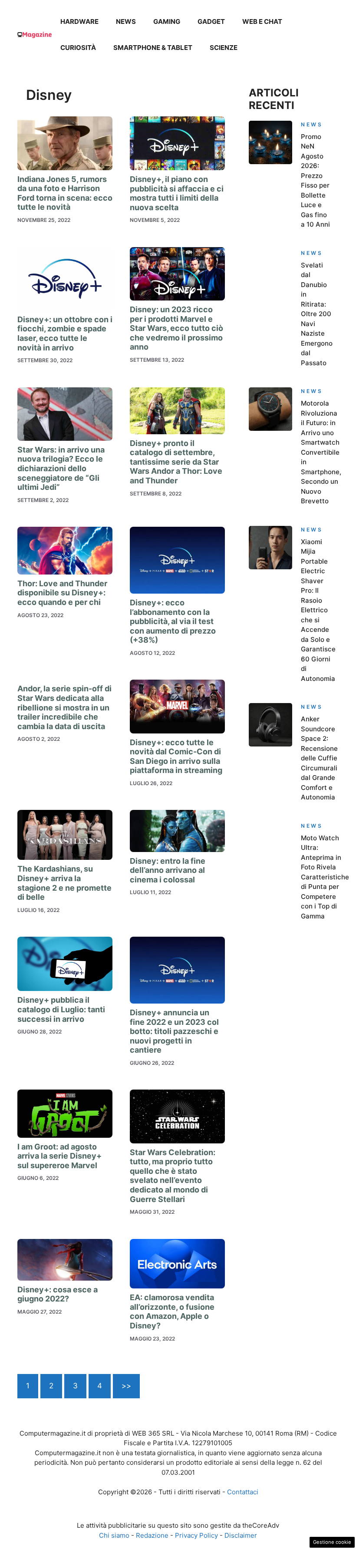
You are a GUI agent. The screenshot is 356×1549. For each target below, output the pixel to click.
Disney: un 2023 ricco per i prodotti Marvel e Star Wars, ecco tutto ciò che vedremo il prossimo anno (176, 328)
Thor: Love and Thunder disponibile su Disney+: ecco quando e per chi (62, 593)
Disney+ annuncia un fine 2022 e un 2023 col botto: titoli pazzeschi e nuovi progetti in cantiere (174, 1031)
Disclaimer (240, 1535)
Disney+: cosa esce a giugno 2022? (57, 1294)
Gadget (211, 21)
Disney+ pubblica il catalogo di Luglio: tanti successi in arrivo (61, 1009)
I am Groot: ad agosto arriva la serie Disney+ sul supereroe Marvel (59, 1156)
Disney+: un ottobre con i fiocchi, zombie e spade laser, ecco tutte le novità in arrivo (64, 333)
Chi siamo (114, 1535)
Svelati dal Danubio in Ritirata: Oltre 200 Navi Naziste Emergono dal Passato (317, 314)
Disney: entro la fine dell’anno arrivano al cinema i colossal (167, 870)
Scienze (223, 47)
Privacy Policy (196, 1535)
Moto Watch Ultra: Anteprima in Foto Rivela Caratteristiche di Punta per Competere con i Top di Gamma (325, 877)
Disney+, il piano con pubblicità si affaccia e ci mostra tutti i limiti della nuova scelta (177, 193)
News (126, 21)
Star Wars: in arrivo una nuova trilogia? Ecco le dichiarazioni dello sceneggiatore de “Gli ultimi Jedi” (61, 468)
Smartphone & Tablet (152, 47)
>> (126, 1385)
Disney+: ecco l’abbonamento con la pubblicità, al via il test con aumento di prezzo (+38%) (173, 621)
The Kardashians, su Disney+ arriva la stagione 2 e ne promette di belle (64, 883)
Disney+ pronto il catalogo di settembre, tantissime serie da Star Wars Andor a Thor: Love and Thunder (176, 462)
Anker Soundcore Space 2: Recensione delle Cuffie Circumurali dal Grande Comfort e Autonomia (319, 758)
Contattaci (242, 1492)
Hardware (79, 21)
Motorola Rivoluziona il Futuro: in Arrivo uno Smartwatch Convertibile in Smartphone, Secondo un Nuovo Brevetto (321, 452)
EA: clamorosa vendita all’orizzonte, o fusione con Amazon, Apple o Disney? (172, 1311)
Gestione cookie (332, 1542)
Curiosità (78, 47)
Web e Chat (262, 21)
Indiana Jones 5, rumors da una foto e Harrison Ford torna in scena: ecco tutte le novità (64, 193)
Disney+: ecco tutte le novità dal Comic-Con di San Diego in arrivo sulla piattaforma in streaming (176, 756)
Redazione (152, 1535)
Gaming (166, 21)
